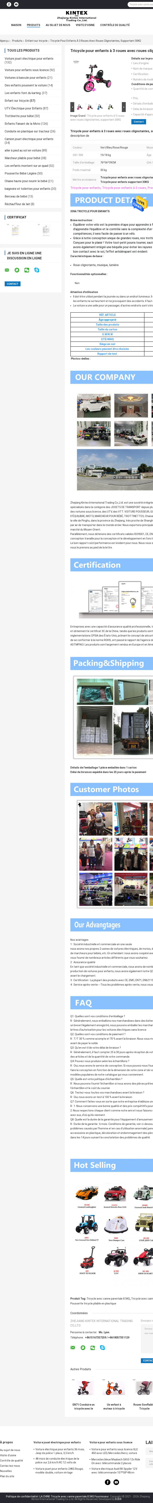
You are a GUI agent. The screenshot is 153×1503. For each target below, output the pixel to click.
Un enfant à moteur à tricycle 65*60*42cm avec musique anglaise (114, 1406)
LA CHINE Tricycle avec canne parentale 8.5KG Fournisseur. (75, 1496)
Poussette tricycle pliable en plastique (93, 1303)
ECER (118, 1499)
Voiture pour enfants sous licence (27, 70)
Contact (139, 121)
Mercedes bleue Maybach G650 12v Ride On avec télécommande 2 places (115, 1461)
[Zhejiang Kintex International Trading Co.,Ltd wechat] (29, 270)
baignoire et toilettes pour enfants (27, 189)
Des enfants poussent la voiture (26, 85)
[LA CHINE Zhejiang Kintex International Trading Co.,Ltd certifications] (15, 230)
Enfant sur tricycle (36, 40)
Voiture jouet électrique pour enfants (29, 58)
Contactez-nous (10, 1465)
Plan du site (7, 1476)
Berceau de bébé (16, 196)
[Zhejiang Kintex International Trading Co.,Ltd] (76, 16)
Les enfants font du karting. (23, 93)
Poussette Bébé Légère (21, 173)
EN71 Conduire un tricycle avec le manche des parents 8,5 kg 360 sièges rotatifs (84, 1406)
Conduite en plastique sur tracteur (27, 131)
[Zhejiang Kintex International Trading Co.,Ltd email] (9, 270)
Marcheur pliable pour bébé (22, 158)
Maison (16, 25)
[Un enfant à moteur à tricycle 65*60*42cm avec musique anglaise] (114, 1388)
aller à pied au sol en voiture (23, 150)
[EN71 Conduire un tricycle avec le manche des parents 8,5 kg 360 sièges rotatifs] (83, 1388)
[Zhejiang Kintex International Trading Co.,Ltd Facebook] (9, 4)
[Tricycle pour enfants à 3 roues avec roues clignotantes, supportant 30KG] (96, 79)
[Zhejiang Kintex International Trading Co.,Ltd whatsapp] (19, 270)
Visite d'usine (85, 25)
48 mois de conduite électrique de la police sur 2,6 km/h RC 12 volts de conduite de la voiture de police (57, 1461)
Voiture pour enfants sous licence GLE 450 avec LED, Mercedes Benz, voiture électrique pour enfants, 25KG (114, 1452)
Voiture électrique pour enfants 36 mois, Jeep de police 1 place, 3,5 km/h (60, 1451)
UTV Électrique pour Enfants (23, 108)
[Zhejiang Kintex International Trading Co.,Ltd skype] (39, 270)
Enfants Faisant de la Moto (22, 123)
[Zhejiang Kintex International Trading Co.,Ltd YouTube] (16, 4)
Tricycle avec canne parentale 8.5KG (108, 1298)
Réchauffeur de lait (17, 204)
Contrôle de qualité (115, 25)
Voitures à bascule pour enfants (25, 77)
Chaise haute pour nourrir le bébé (26, 181)
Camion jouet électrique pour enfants (29, 139)
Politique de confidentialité (22, 1496)
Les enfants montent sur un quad (26, 166)
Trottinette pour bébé (19, 116)
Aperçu (4, 40)
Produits (33, 25)
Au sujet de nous (58, 25)
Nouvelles (6, 1471)
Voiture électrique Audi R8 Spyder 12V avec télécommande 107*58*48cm (114, 1470)
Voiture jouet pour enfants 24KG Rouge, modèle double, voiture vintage (59, 1470)
